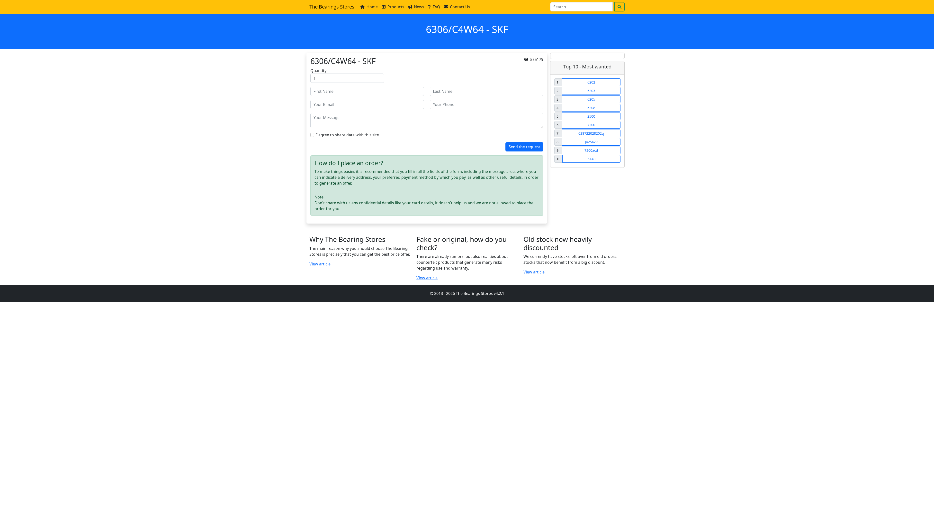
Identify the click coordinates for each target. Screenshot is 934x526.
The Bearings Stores (331, 6)
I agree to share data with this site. (348, 135)
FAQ (436, 6)
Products (395, 6)
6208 (591, 107)
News (419, 6)
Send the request (524, 147)
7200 (591, 124)
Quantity (318, 70)
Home (372, 6)
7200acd (591, 150)
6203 (591, 90)
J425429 (591, 142)
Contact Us (460, 6)
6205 (591, 99)
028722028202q (591, 133)
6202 (591, 82)
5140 (591, 159)
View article (320, 264)
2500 (591, 116)
